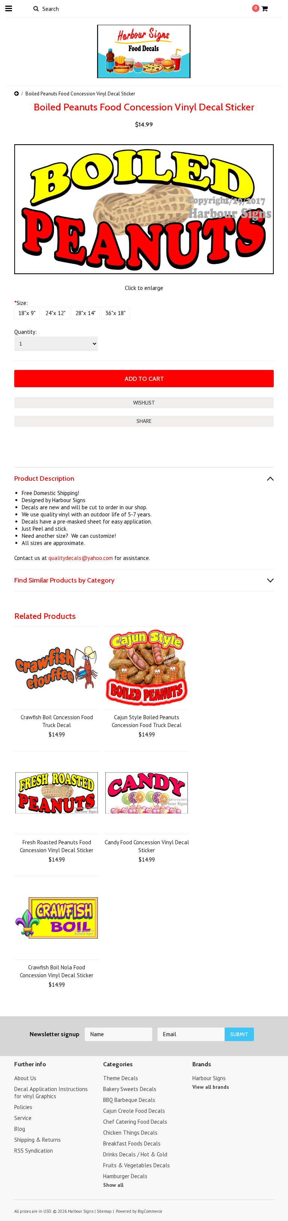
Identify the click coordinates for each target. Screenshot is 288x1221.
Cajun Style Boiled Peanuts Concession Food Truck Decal (147, 721)
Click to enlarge (144, 287)
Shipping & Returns (37, 1139)
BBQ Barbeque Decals (129, 1099)
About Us (25, 1078)
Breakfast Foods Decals (131, 1143)
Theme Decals (120, 1078)
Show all (113, 1185)
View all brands (210, 1087)
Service (23, 1117)
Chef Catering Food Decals (135, 1121)
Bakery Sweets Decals (129, 1089)
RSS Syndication (33, 1150)
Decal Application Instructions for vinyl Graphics (51, 1092)
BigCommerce (150, 1211)
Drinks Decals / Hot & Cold (135, 1154)
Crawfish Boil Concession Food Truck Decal (57, 721)
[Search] (35, 8)
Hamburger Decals (125, 1176)
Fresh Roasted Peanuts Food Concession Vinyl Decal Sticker (56, 846)
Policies (23, 1107)
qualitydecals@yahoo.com (80, 557)
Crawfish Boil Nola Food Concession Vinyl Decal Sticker (56, 971)
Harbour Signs (209, 1078)
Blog (19, 1128)
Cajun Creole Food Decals (134, 1110)
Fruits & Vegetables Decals (136, 1165)
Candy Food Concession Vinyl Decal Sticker (147, 846)
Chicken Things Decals (130, 1132)
